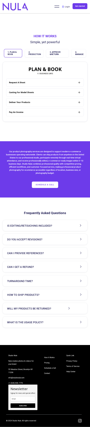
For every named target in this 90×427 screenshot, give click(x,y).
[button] (56, 6)
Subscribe (23, 406)
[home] (15, 7)
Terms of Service (72, 366)
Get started (80, 6)
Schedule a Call (50, 368)
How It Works (49, 357)
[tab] (13, 53)
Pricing (47, 363)
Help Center (70, 372)
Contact (47, 373)
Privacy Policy (71, 361)
